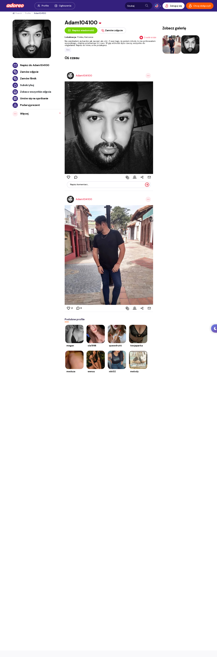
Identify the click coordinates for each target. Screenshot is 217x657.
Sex (68, 49)
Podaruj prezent (30, 105)
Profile (45, 5)
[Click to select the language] (157, 6)
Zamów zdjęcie (29, 72)
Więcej (24, 113)
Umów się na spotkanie (34, 98)
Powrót (19, 13)
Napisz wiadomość (83, 30)
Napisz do (34, 65)
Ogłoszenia (65, 5)
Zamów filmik (28, 78)
